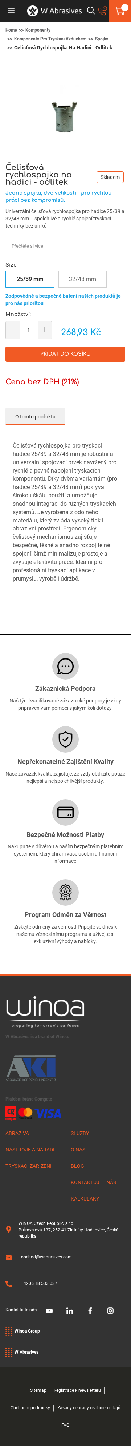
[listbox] (65, 281)
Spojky (101, 38)
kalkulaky (85, 1199)
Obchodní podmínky (30, 1407)
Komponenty (37, 30)
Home (11, 30)
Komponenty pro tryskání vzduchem (50, 38)
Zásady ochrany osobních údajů (88, 1407)
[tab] (35, 416)
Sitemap (38, 1390)
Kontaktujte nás (93, 1182)
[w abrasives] (54, 11)
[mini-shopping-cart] (120, 11)
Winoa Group (27, 1331)
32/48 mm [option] (82, 279)
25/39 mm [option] (30, 279)
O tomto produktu (35, 417)
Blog (77, 1166)
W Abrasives (26, 1352)
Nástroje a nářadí (29, 1150)
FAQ (65, 1425)
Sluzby (80, 1133)
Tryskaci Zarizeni (28, 1166)
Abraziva (17, 1133)
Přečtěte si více (27, 246)
